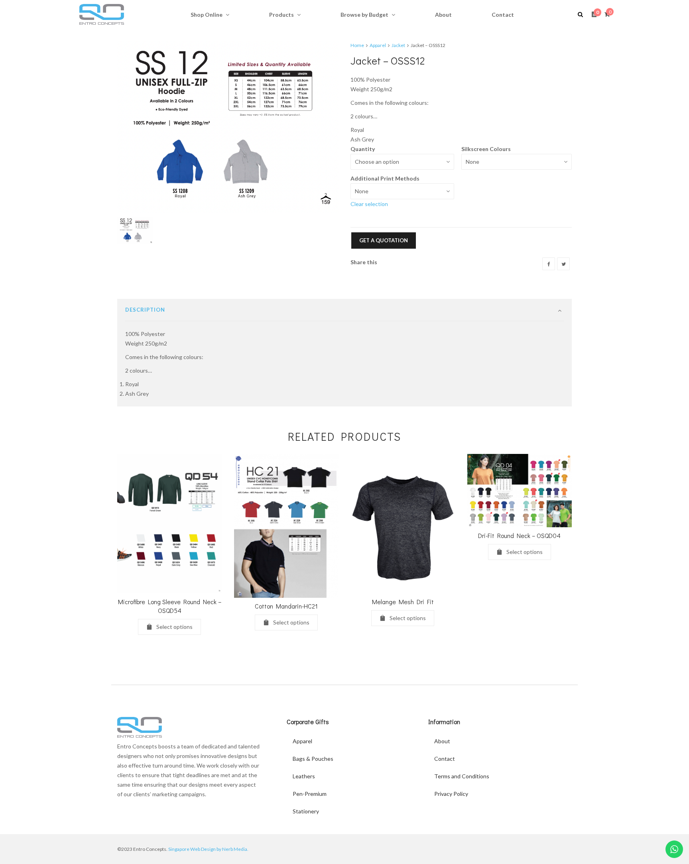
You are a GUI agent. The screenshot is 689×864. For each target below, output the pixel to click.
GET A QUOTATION (383, 240)
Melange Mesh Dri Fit (403, 601)
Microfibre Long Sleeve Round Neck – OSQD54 (169, 606)
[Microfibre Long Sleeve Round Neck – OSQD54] (169, 523)
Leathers (304, 776)
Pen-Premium (310, 793)
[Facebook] (548, 263)
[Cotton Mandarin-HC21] (286, 526)
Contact (444, 758)
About (442, 741)
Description (145, 309)
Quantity (362, 148)
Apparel (378, 45)
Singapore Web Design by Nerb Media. (208, 849)
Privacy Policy (451, 793)
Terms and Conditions (461, 776)
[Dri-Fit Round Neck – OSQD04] (519, 490)
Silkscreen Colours (486, 148)
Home (357, 45)
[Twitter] (563, 263)
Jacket (398, 45)
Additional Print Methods (384, 178)
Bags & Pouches (313, 758)
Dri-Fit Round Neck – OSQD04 (519, 535)
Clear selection (369, 203)
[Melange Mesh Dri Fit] (402, 523)
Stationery (306, 811)
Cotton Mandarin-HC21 (286, 606)
